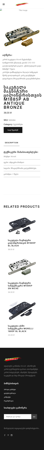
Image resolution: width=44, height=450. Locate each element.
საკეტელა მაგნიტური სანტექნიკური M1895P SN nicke (20, 286)
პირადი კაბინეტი (10, 389)
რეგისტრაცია (8, 401)
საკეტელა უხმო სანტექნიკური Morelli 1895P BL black (20, 328)
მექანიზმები (18, 124)
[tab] (22, 142)
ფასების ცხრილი (10, 393)
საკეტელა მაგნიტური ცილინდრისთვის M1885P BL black (22, 243)
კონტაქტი (7, 397)
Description (11, 143)
